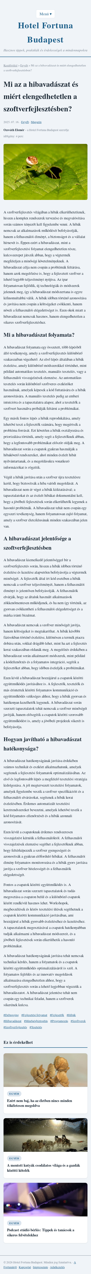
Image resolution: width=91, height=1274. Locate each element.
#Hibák (71, 1015)
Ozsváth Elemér (14, 130)
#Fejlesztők (57, 1015)
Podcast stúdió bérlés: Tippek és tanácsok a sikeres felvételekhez (40, 1232)
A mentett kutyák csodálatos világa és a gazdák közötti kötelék (43, 1167)
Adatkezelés (57, 1267)
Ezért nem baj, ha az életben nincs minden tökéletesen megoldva (39, 1103)
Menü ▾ (46, 13)
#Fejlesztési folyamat (34, 1015)
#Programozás (59, 1021)
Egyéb (24, 65)
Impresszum (40, 1267)
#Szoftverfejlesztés (15, 1027)
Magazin (36, 122)
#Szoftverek (78, 1021)
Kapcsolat (25, 1267)
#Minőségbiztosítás (36, 1021)
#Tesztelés (36, 1027)
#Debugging (11, 1015)
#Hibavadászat (12, 1021)
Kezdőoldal (10, 65)
